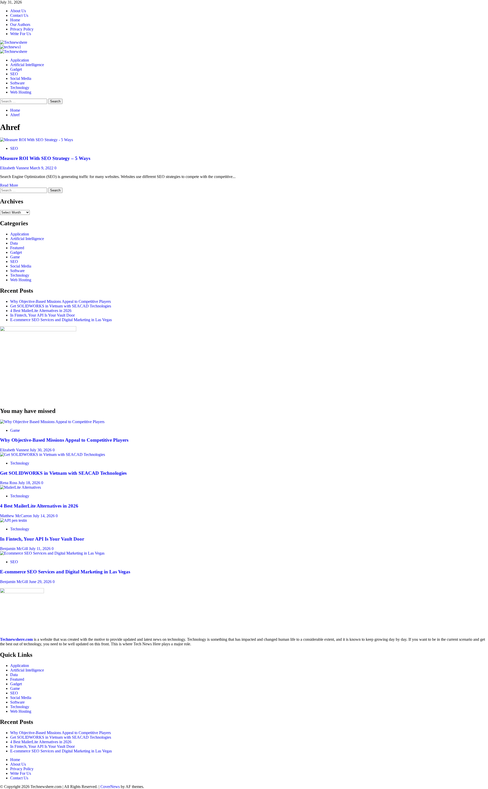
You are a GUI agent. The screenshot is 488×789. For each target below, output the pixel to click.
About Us (18, 11)
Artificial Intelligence (27, 65)
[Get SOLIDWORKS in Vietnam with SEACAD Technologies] (52, 454)
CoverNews (110, 786)
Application (19, 60)
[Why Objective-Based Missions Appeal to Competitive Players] (52, 422)
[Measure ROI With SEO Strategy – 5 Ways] (36, 140)
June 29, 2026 (41, 581)
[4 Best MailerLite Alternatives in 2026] (20, 487)
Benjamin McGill (14, 548)
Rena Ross (9, 483)
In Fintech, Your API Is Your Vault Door (42, 315)
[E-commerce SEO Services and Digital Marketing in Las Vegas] (52, 553)
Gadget (16, 69)
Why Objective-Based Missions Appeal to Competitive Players (60, 301)
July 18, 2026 (29, 483)
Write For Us (20, 34)
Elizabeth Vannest (15, 168)
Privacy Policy (22, 29)
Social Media (20, 78)
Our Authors (20, 24)
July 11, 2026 (40, 548)
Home (15, 20)
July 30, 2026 (41, 450)
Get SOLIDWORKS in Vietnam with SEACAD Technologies (60, 306)
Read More (9, 185)
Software (17, 83)
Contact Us (19, 15)
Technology (19, 87)
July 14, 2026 (44, 516)
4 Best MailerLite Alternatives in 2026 (40, 310)
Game (15, 257)
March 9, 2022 (42, 168)
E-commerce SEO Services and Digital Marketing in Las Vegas (61, 320)
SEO (14, 74)
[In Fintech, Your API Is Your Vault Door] (13, 520)
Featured (17, 248)
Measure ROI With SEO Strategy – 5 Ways (45, 158)
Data (14, 243)
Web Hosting (20, 92)
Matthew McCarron (16, 516)
